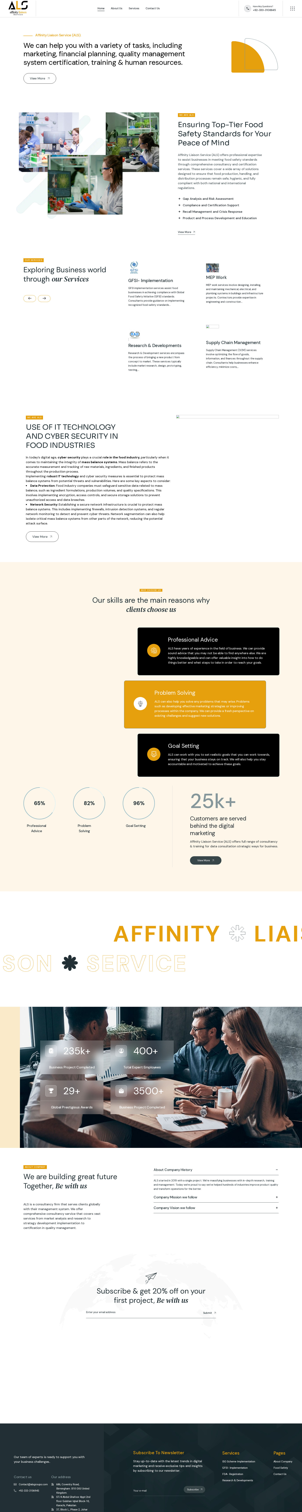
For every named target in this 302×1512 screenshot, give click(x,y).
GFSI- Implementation (150, 280)
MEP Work (216, 277)
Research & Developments (154, 345)
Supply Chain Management (233, 342)
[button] (29, 298)
